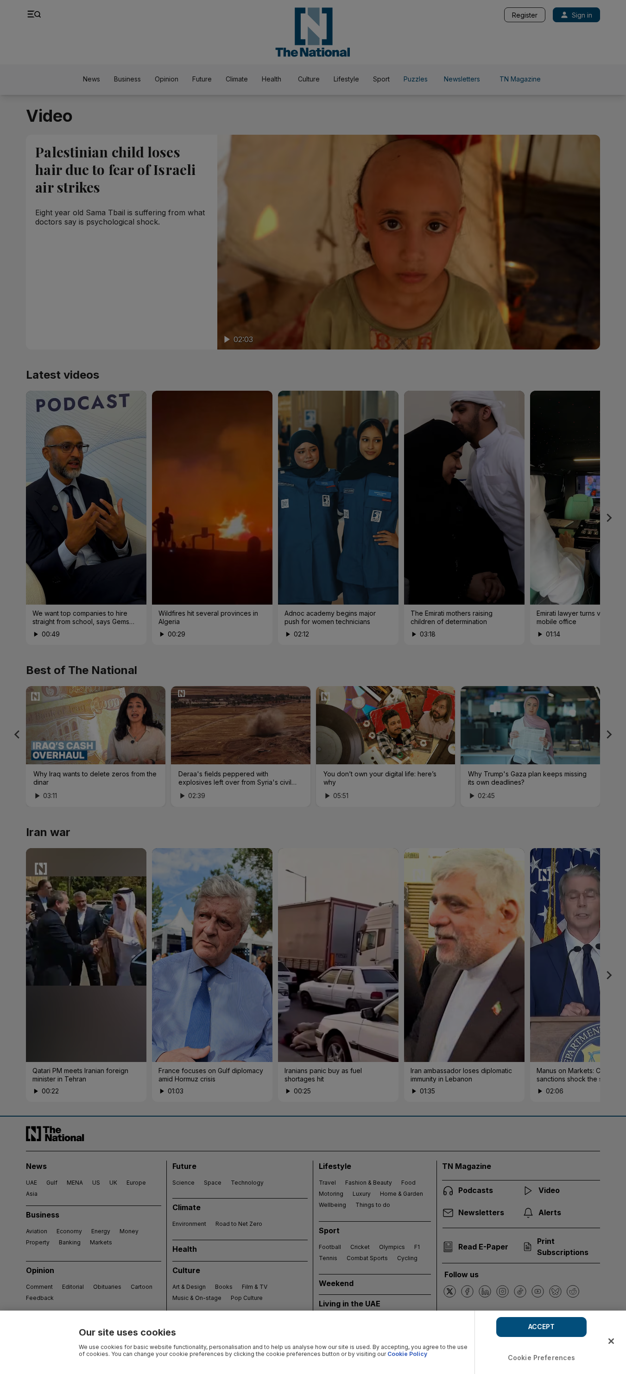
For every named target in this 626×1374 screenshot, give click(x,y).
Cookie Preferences (541, 1358)
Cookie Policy (407, 1353)
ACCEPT (541, 1326)
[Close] (611, 1341)
